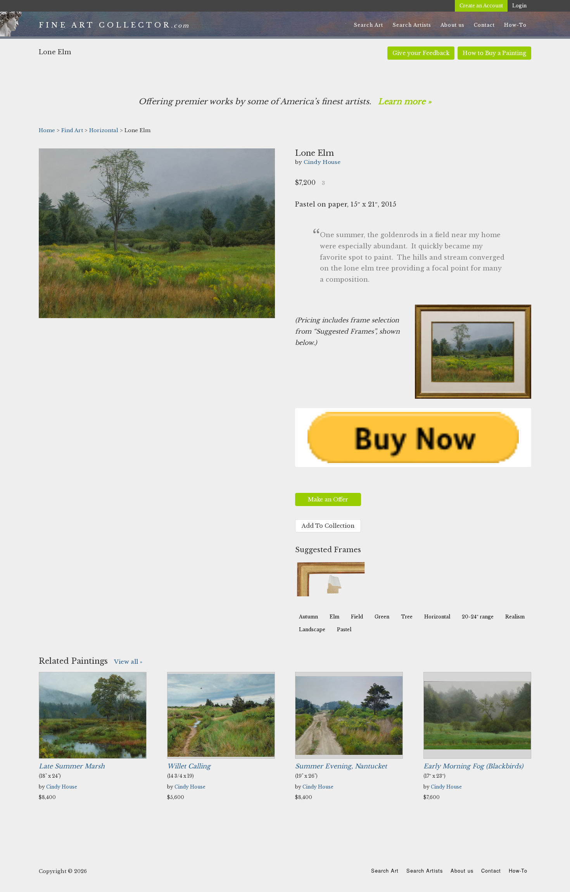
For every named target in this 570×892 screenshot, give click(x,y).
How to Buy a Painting (494, 53)
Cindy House (322, 162)
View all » (128, 661)
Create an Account (481, 6)
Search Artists (424, 870)
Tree (407, 617)
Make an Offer (328, 499)
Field (357, 617)
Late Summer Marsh (72, 766)
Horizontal (437, 617)
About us (462, 870)
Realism (515, 617)
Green (382, 617)
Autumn (308, 617)
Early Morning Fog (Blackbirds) (473, 766)
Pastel (344, 629)
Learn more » (405, 101)
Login (519, 6)
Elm (334, 617)
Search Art (385, 870)
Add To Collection (328, 525)
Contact (491, 870)
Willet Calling (189, 766)
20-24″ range (478, 617)
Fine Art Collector (105, 25)
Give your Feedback (420, 53)
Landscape (312, 629)
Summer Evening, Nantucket (341, 766)
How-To (518, 870)
